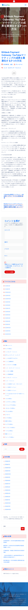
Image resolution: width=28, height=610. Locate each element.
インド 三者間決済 (9, 361)
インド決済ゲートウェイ (10, 387)
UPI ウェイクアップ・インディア (12, 355)
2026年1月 (7, 289)
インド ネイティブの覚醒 (10, 364)
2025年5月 (7, 314)
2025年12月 (8, 292)
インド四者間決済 (9, 374)
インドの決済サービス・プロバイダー (13, 384)
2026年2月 (7, 285)
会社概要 (11, 596)
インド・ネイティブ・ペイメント (12, 68)
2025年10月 (8, 298)
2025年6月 (7, 311)
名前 (6, 242)
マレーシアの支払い (9, 437)
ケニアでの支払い (9, 424)
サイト (5, 255)
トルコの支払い (8, 398)
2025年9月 (7, 302)
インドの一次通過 (9, 371)
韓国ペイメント (8, 434)
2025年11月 (7, 295)
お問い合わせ (17, 596)
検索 (5, 526)
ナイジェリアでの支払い (10, 405)
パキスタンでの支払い (10, 408)
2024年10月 (8, 334)
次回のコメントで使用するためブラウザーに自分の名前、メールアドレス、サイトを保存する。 (14, 266)
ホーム (13, 32)
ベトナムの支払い (9, 430)
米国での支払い (8, 421)
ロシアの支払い (8, 348)
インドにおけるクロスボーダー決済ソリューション (14, 394)
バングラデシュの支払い (10, 401)
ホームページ (5, 598)
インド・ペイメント (9, 380)
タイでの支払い (8, 417)
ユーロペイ (7, 414)
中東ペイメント (8, 345)
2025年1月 (7, 324)
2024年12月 (8, 327)
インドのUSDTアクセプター (11, 358)
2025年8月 (7, 305)
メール (6, 248)
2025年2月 (7, 321)
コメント (7, 230)
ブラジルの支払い (9, 411)
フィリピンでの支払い (10, 427)
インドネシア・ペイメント (11, 351)
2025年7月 (7, 308)
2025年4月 (7, 318)
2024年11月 (7, 330)
